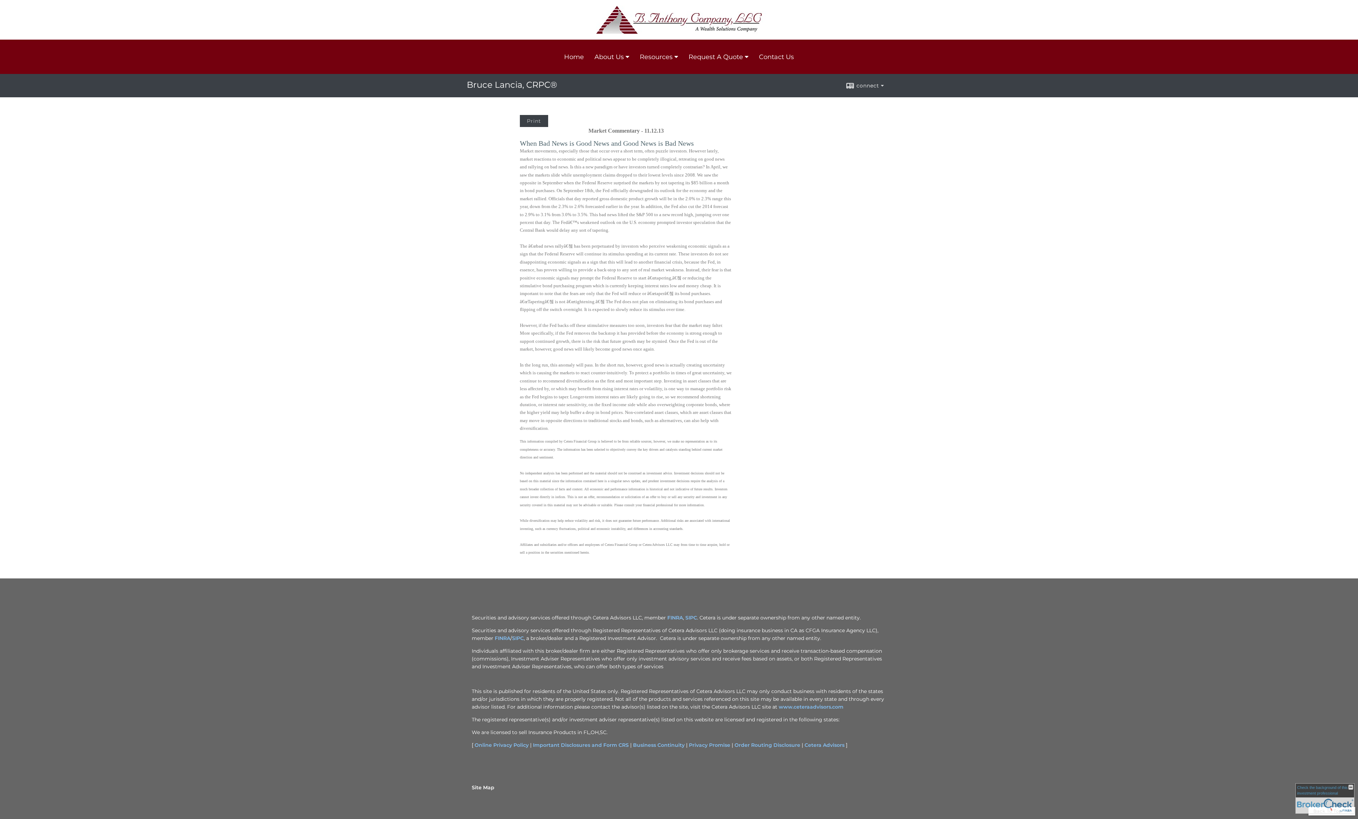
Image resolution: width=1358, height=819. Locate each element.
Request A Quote (716, 57)
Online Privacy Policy (502, 745)
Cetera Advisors (825, 745)
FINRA (675, 618)
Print (534, 121)
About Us (609, 57)
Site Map (483, 787)
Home (574, 57)
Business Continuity (659, 745)
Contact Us (776, 57)
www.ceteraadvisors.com (811, 707)
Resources (656, 57)
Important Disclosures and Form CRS (581, 745)
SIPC (691, 618)
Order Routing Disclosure (767, 745)
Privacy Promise (709, 745)
